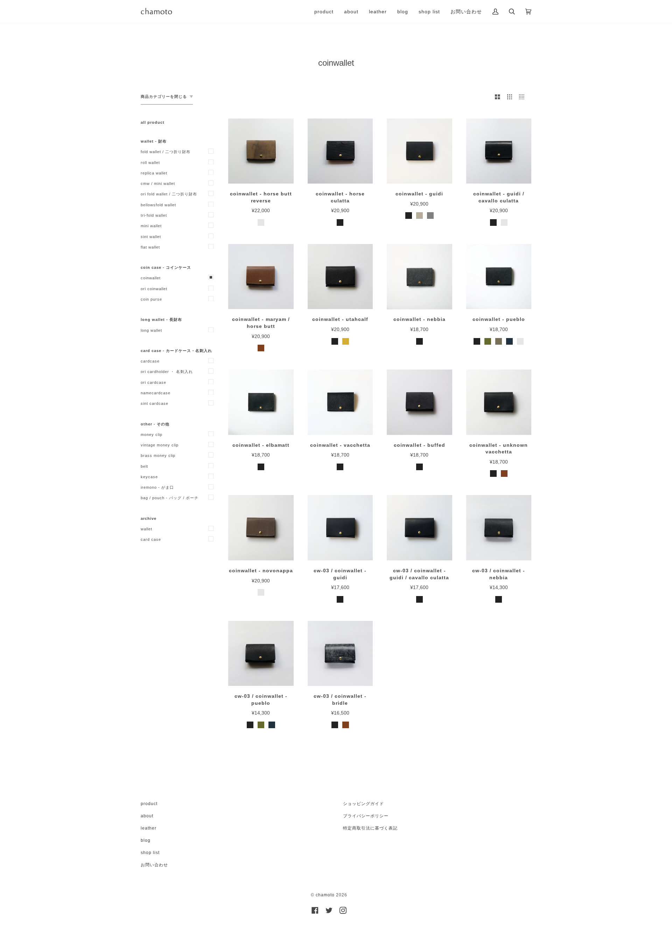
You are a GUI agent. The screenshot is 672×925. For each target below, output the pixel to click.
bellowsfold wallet (158, 205)
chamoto (325, 894)
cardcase (150, 361)
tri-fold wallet (154, 215)
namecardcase (155, 393)
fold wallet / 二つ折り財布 (165, 152)
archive (148, 518)
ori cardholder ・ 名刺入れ (167, 372)
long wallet (151, 330)
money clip (151, 434)
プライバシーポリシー (365, 815)
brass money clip (158, 455)
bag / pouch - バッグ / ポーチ (169, 498)
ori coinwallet (154, 289)
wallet (146, 529)
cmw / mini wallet (158, 183)
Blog (145, 840)
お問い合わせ (154, 864)
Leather (148, 828)
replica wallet (154, 173)
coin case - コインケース (166, 267)
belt (144, 466)
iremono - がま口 (157, 487)
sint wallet (151, 237)
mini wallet (151, 226)
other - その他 (155, 424)
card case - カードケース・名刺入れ (176, 351)
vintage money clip (159, 445)
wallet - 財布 (154, 141)
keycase (149, 477)
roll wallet (150, 162)
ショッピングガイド (363, 803)
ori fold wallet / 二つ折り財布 (169, 194)
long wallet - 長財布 (161, 319)
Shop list (150, 852)
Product (149, 803)
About (147, 815)
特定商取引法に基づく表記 (370, 828)
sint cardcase (154, 403)
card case (151, 539)
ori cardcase (153, 382)
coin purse (151, 299)
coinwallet (151, 278)
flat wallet (150, 247)
